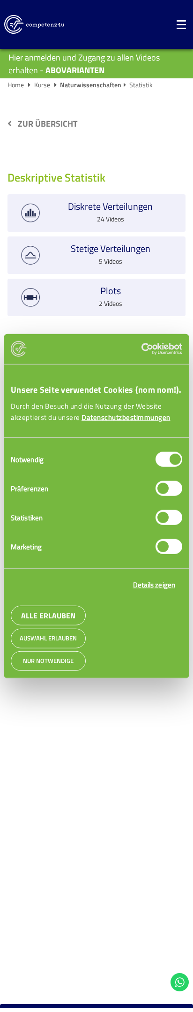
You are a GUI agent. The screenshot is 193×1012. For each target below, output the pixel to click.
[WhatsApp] (180, 982)
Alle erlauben (48, 615)
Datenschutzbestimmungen (126, 417)
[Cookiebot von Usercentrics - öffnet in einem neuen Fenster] (141, 349)
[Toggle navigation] (181, 24)
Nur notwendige (48, 660)
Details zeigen (154, 584)
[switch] (169, 488)
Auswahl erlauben (48, 638)
